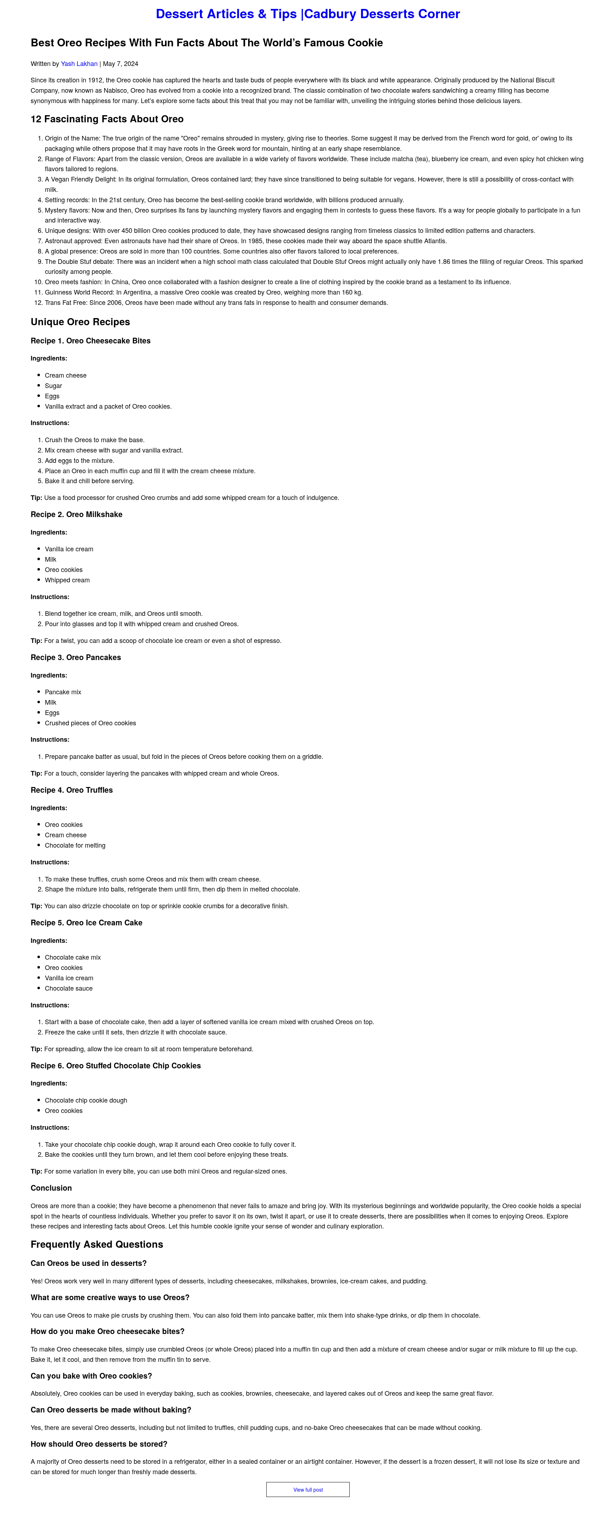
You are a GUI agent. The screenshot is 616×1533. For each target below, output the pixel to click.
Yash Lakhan (79, 63)
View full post (308, 1489)
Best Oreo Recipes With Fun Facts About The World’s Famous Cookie (207, 42)
